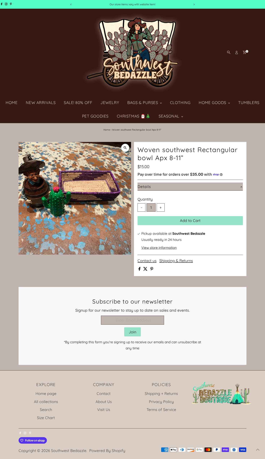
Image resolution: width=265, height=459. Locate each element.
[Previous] (71, 4)
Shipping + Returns (161, 393)
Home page (46, 393)
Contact (104, 393)
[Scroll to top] (257, 449)
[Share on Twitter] (146, 269)
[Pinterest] (11, 4)
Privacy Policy (161, 401)
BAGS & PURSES (143, 102)
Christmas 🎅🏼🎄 (134, 116)
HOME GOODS (213, 102)
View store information (159, 247)
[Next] (194, 4)
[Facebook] (1, 4)
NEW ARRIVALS (41, 102)
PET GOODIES (95, 116)
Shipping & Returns (176, 261)
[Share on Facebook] (140, 269)
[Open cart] (244, 52)
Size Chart (46, 417)
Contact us (147, 261)
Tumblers (248, 102)
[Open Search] (228, 52)
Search (46, 409)
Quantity (145, 199)
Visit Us (103, 409)
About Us (104, 401)
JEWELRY (109, 102)
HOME (11, 102)
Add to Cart (190, 220)
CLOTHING (180, 102)
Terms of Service (161, 409)
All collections (46, 401)
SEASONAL (169, 116)
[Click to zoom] (125, 148)
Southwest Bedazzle (68, 450)
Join (132, 332)
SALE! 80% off (78, 102)
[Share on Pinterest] (151, 269)
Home (106, 129)
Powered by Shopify (107, 450)
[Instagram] (6, 4)
